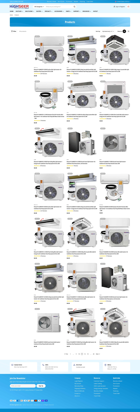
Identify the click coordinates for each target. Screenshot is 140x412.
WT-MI (35, 112)
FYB (100, 112)
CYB (100, 67)
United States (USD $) (123, 1)
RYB (67, 67)
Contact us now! (80, 367)
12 (85, 354)
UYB (35, 159)
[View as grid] (124, 31)
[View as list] (128, 31)
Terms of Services (29, 390)
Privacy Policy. (39, 390)
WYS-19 (35, 67)
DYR (68, 159)
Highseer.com (18, 405)
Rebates (76, 1)
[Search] (74, 6)
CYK (67, 112)
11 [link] (82, 354)
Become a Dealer (51, 1)
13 (87, 354)
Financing (82, 1)
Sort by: (98, 31)
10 (79, 354)
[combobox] (54, 6)
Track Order (89, 1)
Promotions (69, 1)
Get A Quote (61, 1)
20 (93, 354)
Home (11, 15)
